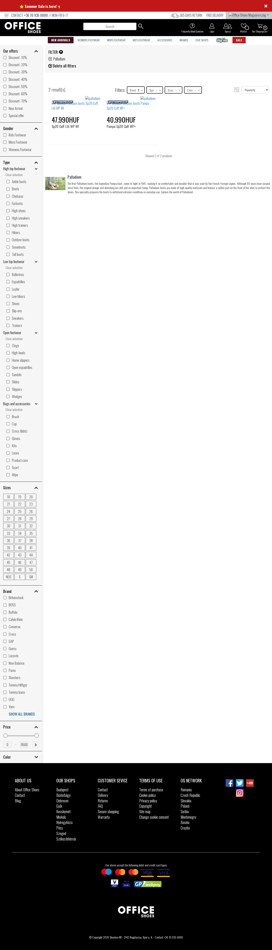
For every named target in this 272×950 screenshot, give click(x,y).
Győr (59, 806)
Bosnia (185, 822)
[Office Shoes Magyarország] (249, 14)
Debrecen (62, 800)
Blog (18, 800)
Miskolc (61, 817)
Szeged (61, 833)
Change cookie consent (154, 817)
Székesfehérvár (66, 839)
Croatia (185, 828)
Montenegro (188, 817)
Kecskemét (63, 811)
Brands (184, 40)
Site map (144, 811)
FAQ (100, 806)
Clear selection (14, 174)
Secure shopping (108, 811)
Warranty (104, 817)
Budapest (62, 789)
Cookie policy (147, 795)
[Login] (211, 26)
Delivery (103, 795)
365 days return (191, 15)
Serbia (185, 811)
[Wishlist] (243, 26)
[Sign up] (227, 26)
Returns (103, 800)
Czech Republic (190, 795)
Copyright (145, 806)
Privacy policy (148, 800)
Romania (186, 789)
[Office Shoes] (22, 27)
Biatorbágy (63, 795)
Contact (20, 795)
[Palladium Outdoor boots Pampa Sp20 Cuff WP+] (131, 103)
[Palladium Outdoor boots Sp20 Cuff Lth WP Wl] (76, 103)
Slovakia (186, 800)
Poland (185, 806)
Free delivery (215, 15)
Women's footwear (89, 40)
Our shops (202, 40)
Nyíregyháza (64, 822)
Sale (239, 40)
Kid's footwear (141, 40)
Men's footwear (116, 40)
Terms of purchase (151, 789)
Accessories (164, 40)
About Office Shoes (27, 789)
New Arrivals (60, 40)
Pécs (59, 828)
